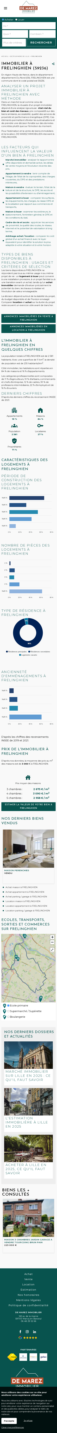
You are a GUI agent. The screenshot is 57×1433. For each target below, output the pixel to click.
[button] (16, 652)
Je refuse (28, 1420)
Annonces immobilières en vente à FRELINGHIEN (28, 318)
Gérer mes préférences (12, 1427)
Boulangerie (17, 1016)
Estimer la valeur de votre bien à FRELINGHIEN (28, 806)
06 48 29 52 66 (28, 1321)
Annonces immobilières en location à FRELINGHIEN (28, 328)
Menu (5, 8)
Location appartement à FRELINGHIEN (26, 906)
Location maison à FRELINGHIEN (23, 901)
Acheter (8, 19)
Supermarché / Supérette (25, 1011)
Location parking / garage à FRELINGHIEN (28, 910)
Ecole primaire (18, 1005)
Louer (20, 19)
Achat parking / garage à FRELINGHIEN (26, 896)
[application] (28, 512)
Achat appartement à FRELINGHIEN (25, 892)
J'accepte (9, 1421)
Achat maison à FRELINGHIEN (21, 887)
